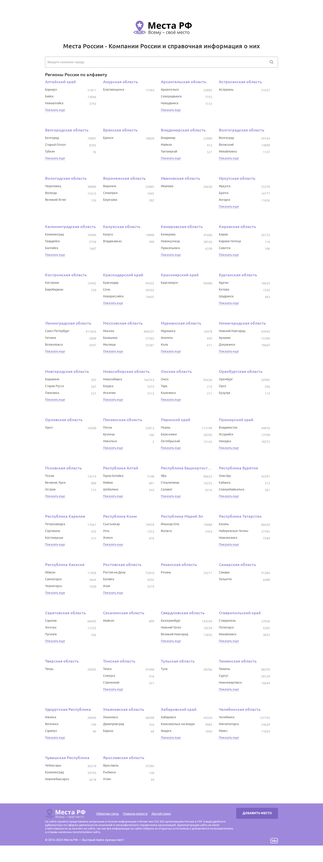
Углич (107, 779)
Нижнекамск (228, 537)
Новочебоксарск (57, 779)
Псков (49, 476)
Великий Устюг (55, 199)
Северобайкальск (232, 489)
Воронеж (109, 186)
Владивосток (228, 427)
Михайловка (228, 151)
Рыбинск (109, 772)
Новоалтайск (54, 103)
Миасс (223, 731)
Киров (223, 234)
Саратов (51, 620)
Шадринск (226, 296)
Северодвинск (171, 96)
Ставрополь (227, 620)
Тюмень (224, 669)
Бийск (49, 96)
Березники (169, 434)
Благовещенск (113, 89)
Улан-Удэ (225, 476)
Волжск (166, 531)
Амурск (166, 731)
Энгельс (51, 627)
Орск (222, 386)
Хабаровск (168, 717)
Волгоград (226, 138)
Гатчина (50, 337)
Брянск (108, 138)
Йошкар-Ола (170, 524)
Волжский (226, 144)
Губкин (50, 151)
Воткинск (52, 724)
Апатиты (167, 337)
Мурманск (168, 331)
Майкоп (166, 144)
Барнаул (51, 89)
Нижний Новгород (232, 331)
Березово (110, 199)
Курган (224, 282)
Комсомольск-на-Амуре (178, 724)
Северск (109, 675)
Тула (164, 669)
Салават (166, 489)
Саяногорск (53, 579)
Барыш (108, 731)
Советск (225, 248)
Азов (106, 586)
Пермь (165, 427)
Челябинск (227, 717)
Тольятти (225, 579)
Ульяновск (110, 717)
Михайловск (228, 634)
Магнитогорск (229, 724)
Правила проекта (135, 813)
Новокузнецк (170, 241)
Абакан (50, 572)
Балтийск (51, 248)
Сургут (223, 675)
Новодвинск (170, 103)
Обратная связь (107, 813)
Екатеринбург (171, 620)
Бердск (108, 386)
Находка (225, 441)
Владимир (168, 138)
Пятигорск (226, 627)
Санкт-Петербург (57, 331)
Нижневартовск (230, 682)
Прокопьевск (170, 248)
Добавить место (257, 813)
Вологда (51, 193)
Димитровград (113, 724)
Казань (224, 524)
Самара (224, 572)
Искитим (109, 393)
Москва (108, 331)
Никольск (110, 441)
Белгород (52, 138)
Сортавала (52, 531)
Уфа (163, 476)
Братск (224, 193)
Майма (108, 482)
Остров (50, 489)
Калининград (54, 234)
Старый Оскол (55, 144)
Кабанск (225, 482)
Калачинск (168, 393)
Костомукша (54, 537)
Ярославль (110, 765)
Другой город (161, 813)
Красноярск (169, 282)
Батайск (108, 579)
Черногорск (53, 586)
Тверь (49, 669)
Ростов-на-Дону (114, 572)
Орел (49, 427)
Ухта (106, 531)
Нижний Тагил (171, 627)
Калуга (108, 234)
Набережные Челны (233, 531)
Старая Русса (54, 386)
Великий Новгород (174, 634)
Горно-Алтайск (113, 476)
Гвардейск (52, 241)
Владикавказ (112, 241)
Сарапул (51, 731)
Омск (165, 379)
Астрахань (226, 89)
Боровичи (52, 379)
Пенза (107, 427)
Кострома (52, 282)
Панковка (52, 393)
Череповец (53, 186)
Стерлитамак (170, 482)
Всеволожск (54, 344)
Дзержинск (227, 344)
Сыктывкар (111, 524)
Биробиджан (54, 289)
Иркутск (225, 186)
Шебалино (110, 489)
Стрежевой (111, 682)
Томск (107, 669)
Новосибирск (112, 379)
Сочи (106, 289)
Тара (164, 386)
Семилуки (110, 193)
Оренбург (226, 379)
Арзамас (225, 337)
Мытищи (109, 344)
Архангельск (170, 89)
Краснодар (110, 282)
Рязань (166, 572)
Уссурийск (226, 434)
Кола (164, 344)
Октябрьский (170, 441)
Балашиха (110, 337)
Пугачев (51, 634)
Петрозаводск (55, 524)
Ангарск (224, 199)
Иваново (167, 186)
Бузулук (224, 393)
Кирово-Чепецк (230, 241)
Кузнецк (109, 434)
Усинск (108, 537)
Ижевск (50, 717)
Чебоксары (53, 765)
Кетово (224, 289)
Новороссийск (113, 296)
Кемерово (168, 234)
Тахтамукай (169, 151)
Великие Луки (55, 482)
